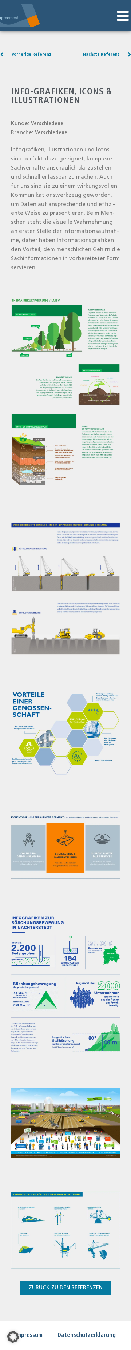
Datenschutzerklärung (86, 1335)
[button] (123, 16)
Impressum (29, 1335)
